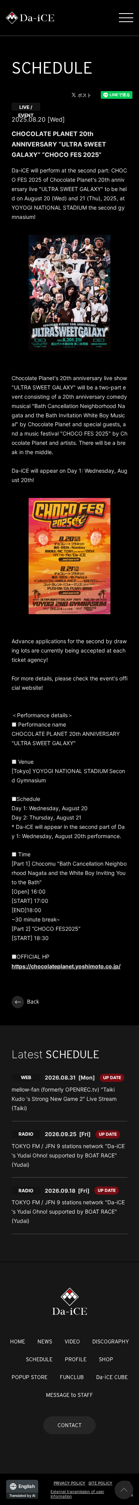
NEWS (44, 1341)
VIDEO (72, 1341)
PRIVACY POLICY (69, 1483)
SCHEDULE (39, 1359)
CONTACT (69, 1425)
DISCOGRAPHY (110, 1341)
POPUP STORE (29, 1377)
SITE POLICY (100, 1483)
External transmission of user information (77, 1493)
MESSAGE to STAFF (69, 1395)
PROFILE (75, 1359)
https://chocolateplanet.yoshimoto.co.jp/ (66, 966)
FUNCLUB (72, 1377)
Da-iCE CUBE (112, 1377)
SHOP (106, 1359)
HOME (17, 1341)
